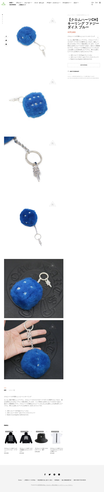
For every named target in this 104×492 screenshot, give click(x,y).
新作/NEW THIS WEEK (80, 480)
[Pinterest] (6, 44)
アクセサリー (66, 2)
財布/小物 (87, 76)
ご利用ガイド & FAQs (29, 480)
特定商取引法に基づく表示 (45, 480)
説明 (5, 390)
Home (20, 480)
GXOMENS (12, 5)
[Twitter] (6, 40)
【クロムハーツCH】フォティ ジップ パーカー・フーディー (10, 450)
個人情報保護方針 (66, 480)
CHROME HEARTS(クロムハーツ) (83, 15)
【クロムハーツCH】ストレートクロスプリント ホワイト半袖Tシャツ (56, 450)
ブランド (18, 2)
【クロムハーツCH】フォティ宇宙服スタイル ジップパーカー (25, 450)
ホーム (69, 15)
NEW (10, 2)
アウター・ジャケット (53, 2)
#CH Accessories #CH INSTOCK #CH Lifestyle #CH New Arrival (84, 78)
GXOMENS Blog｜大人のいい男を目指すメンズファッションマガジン (55, 485)
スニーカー (28, 2)
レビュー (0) (12, 390)
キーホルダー (92, 76)
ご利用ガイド (22, 5)
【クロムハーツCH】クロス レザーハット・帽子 (41, 449)
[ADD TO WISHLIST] (12, 444)
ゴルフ (75, 2)
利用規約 (57, 480)
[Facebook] (6, 36)
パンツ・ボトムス (39, 2)
